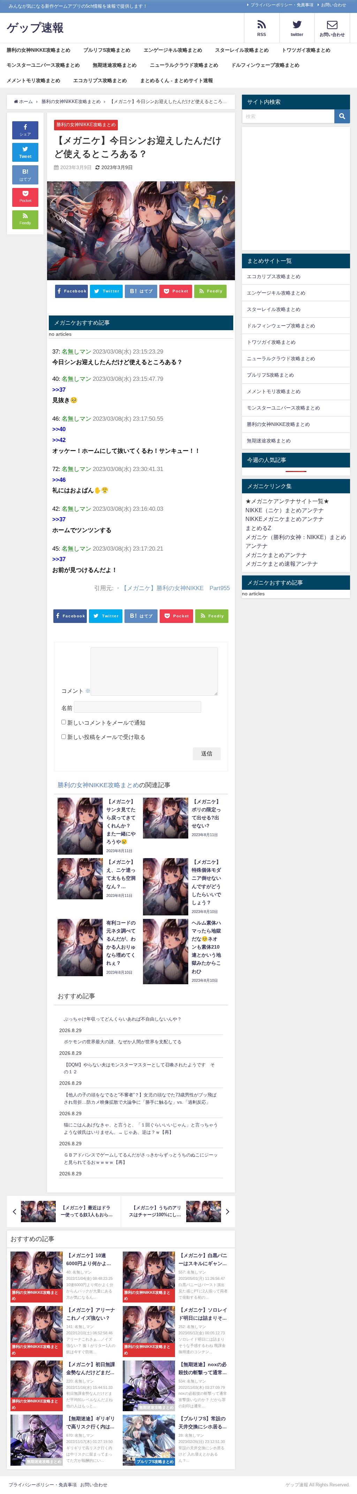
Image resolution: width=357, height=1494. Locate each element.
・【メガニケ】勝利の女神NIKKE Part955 (172, 588)
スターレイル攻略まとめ (242, 50)
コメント (76, 691)
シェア (25, 134)
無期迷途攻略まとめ (115, 65)
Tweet (25, 156)
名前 (67, 708)
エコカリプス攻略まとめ (100, 80)
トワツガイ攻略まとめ (306, 50)
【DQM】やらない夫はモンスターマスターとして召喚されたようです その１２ (139, 1068)
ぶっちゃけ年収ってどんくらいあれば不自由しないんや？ (123, 1019)
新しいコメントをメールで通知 (106, 722)
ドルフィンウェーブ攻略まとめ (265, 65)
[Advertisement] (296, 190)
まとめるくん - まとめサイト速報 (176, 80)
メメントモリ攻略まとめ (33, 80)
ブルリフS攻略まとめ (106, 50)
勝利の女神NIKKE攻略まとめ (38, 50)
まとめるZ (258, 528)
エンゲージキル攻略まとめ (173, 50)
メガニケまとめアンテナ (276, 555)
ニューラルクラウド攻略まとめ (184, 65)
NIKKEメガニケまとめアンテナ (284, 519)
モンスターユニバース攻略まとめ (43, 65)
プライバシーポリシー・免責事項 (282, 5)
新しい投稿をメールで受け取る (106, 737)
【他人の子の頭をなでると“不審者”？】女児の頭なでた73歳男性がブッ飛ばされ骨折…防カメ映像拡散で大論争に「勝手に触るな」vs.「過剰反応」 (140, 1098)
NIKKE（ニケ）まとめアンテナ (284, 510)
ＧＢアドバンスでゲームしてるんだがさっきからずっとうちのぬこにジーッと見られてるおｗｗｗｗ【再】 (141, 1159)
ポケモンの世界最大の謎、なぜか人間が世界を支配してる (123, 1041)
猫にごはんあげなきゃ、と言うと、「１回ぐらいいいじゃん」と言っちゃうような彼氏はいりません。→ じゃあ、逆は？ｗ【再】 (141, 1128)
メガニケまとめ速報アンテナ (281, 563)
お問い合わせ (333, 5)
